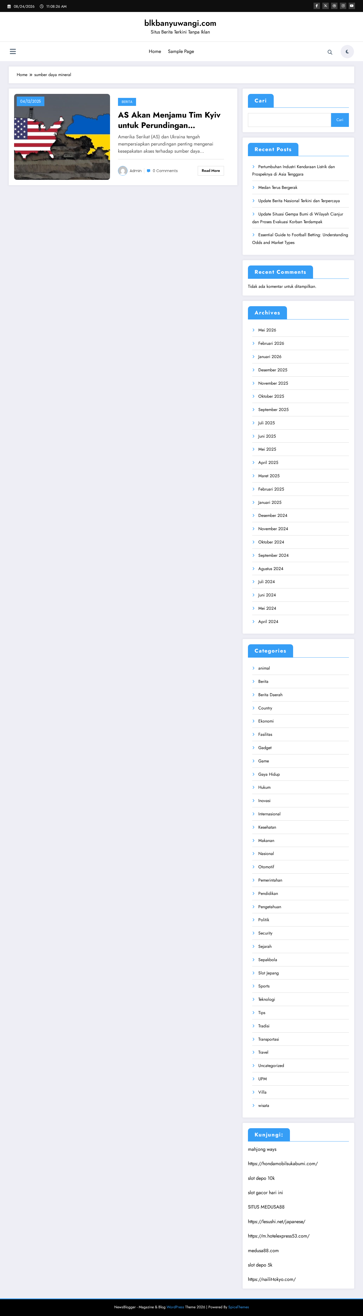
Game (263, 761)
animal (264, 668)
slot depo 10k (261, 1178)
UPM (262, 1079)
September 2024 (273, 555)
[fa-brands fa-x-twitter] (325, 6)
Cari (261, 101)
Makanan (266, 840)
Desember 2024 (272, 515)
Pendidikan (268, 893)
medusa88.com (263, 1250)
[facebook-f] (317, 6)
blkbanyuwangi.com (180, 23)
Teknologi (266, 999)
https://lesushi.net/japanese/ (276, 1221)
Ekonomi (266, 721)
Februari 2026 (271, 343)
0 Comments (165, 170)
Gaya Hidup (269, 774)
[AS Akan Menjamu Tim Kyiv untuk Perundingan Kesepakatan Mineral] (62, 136)
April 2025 (268, 462)
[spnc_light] (347, 51)
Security (265, 933)
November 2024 (273, 529)
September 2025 (273, 409)
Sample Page (181, 51)
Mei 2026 (267, 330)
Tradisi (263, 1026)
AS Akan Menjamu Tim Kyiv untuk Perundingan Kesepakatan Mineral (169, 120)
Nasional (266, 853)
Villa (262, 1092)
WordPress (175, 1307)
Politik (263, 920)
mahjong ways (262, 1149)
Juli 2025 (266, 423)
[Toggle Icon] (13, 52)
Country (265, 708)
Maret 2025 (269, 476)
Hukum (264, 787)
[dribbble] (334, 6)
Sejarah (265, 946)
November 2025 (273, 383)
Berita (127, 101)
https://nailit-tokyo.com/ (272, 1279)
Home (155, 51)
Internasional (269, 814)
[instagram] (343, 6)
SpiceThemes (238, 1307)
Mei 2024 (267, 608)
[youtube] (352, 6)
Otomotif (266, 867)
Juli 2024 (266, 582)
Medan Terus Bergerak (277, 187)
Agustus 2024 (270, 569)
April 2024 (268, 621)
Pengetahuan (269, 907)
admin (136, 170)
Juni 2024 (267, 595)
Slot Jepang (268, 973)
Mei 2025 (267, 449)
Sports (263, 986)
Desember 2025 (272, 370)
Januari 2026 (269, 357)
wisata (263, 1105)
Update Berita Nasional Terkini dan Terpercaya (299, 201)
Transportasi (268, 1039)
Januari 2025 (269, 502)
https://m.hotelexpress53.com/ (279, 1235)
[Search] (330, 52)
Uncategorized (271, 1065)
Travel (263, 1052)
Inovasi (264, 801)
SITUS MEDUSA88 (266, 1206)
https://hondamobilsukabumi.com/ (283, 1163)
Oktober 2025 (271, 396)
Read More (211, 170)
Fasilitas (265, 734)
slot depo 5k (260, 1264)
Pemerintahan (270, 880)
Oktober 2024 (271, 542)
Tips (261, 1013)
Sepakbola (267, 960)
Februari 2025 (271, 489)
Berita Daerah (270, 695)
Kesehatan (267, 827)
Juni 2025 (267, 436)
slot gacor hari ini (265, 1192)
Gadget (265, 748)
